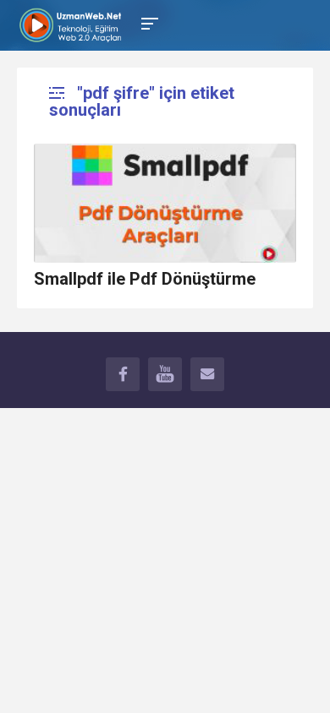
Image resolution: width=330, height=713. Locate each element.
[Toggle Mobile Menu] (147, 22)
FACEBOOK (123, 374)
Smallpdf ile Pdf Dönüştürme (145, 279)
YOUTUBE (165, 374)
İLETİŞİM (207, 374)
